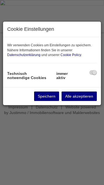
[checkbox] (93, 72)
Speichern (46, 96)
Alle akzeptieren (79, 96)
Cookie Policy (70, 55)
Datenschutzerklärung (23, 55)
